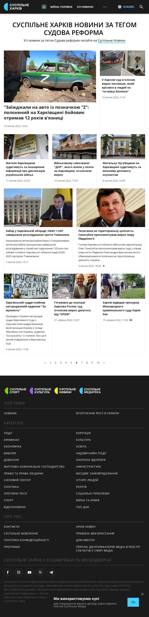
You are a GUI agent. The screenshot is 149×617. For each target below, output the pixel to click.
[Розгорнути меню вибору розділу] (44, 6)
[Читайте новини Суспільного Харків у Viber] (40, 572)
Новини (10, 413)
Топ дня (82, 507)
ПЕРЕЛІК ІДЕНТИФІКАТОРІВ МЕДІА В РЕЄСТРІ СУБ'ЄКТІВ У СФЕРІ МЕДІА (108, 548)
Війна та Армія (88, 500)
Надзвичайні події (91, 453)
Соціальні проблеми (93, 493)
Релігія (81, 487)
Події (8, 433)
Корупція (83, 433)
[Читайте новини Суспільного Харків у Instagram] (19, 572)
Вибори (10, 453)
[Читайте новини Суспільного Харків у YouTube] (29, 572)
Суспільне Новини (111, 40)
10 (98, 362)
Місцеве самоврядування (97, 473)
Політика (11, 487)
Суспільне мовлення (21, 533)
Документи (85, 540)
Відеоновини (15, 507)
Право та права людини (23, 473)
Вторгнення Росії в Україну (97, 413)
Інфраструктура (88, 466)
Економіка (12, 446)
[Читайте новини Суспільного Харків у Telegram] (51, 572)
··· (104, 6)
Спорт (9, 500)
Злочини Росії (15, 493)
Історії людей (87, 480)
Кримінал (11, 440)
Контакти (12, 526)
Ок (133, 602)
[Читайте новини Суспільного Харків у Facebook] (8, 572)
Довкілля (11, 460)
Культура (83, 440)
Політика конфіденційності (26, 540)
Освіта (81, 446)
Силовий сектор (17, 480)
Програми (12, 547)
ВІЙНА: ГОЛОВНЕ (61, 7)
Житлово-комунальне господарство (34, 466)
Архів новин (86, 526)
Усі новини (85, 7)
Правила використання (95, 533)
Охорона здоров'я (91, 460)
